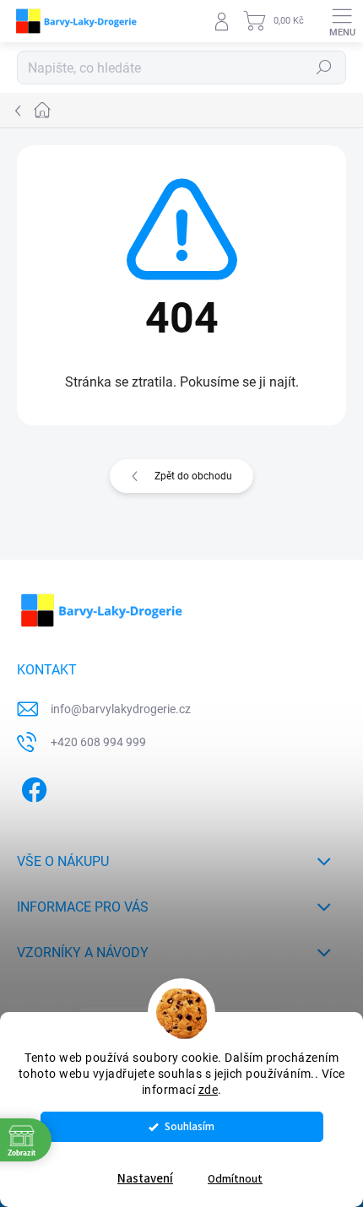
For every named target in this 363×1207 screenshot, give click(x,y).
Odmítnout (235, 1179)
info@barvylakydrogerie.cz (121, 709)
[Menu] (342, 21)
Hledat (324, 67)
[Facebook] (31, 787)
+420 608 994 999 (98, 742)
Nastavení (145, 1179)
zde (208, 1089)
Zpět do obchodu (193, 476)
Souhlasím (189, 1126)
